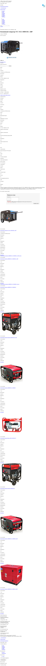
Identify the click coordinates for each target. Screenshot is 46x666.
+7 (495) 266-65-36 (3, 637)
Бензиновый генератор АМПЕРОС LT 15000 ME (7, 387)
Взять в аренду (8, 95)
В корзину (2, 62)
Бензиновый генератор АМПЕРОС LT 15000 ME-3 (8, 287)
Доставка (3, 13)
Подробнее (2, 283)
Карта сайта (4, 653)
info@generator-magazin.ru (4, 6)
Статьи (3, 656)
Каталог (3, 652)
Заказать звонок (2, 9)
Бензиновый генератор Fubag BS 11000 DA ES (7, 488)
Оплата (3, 14)
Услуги (3, 12)
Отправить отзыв (36, 203)
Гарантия (3, 15)
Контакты (3, 16)
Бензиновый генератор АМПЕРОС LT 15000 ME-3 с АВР (9, 258)
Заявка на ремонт (3, 95)
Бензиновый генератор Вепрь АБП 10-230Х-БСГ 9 (8, 438)
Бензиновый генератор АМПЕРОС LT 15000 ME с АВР (9, 538)
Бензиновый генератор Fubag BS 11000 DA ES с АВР (8, 337)
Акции (3, 23)
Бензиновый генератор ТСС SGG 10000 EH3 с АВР (8, 230)
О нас (3, 19)
